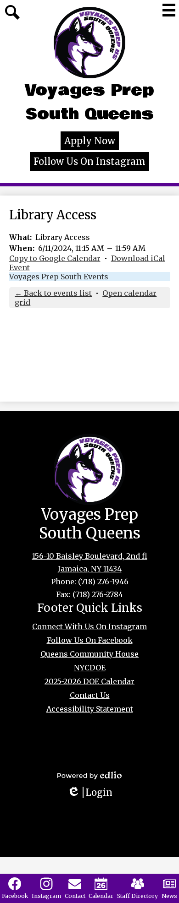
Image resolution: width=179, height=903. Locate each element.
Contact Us (90, 695)
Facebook (15, 895)
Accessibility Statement (89, 708)
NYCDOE (90, 667)
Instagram (46, 895)
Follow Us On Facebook (90, 640)
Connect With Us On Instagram (89, 626)
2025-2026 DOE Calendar (89, 681)
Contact (75, 895)
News (169, 895)
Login (92, 792)
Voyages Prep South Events (58, 276)
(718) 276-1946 (103, 581)
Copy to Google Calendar (55, 258)
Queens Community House (89, 653)
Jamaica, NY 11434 (90, 568)
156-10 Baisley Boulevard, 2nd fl (89, 555)
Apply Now (89, 141)
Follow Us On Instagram (89, 161)
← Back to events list (53, 293)
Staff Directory (137, 895)
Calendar (101, 895)
